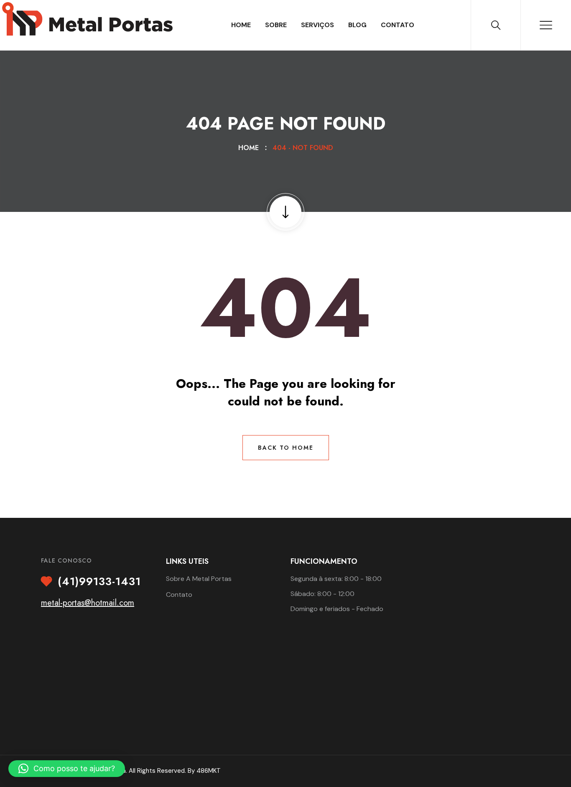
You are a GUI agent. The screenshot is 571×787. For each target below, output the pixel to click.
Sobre (276, 24)
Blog (357, 24)
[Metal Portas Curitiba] (89, 22)
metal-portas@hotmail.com (87, 603)
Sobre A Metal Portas (199, 578)
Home (241, 24)
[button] (66, 768)
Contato (397, 24)
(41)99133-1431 (99, 581)
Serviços (317, 24)
